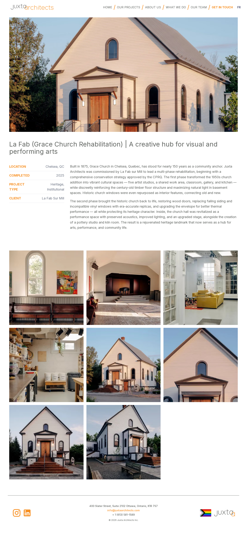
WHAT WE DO (176, 7)
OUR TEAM (199, 7)
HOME (107, 7)
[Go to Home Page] (224, 513)
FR (239, 7)
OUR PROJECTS (128, 7)
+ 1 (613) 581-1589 (123, 514)
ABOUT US (153, 7)
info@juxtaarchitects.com (123, 510)
